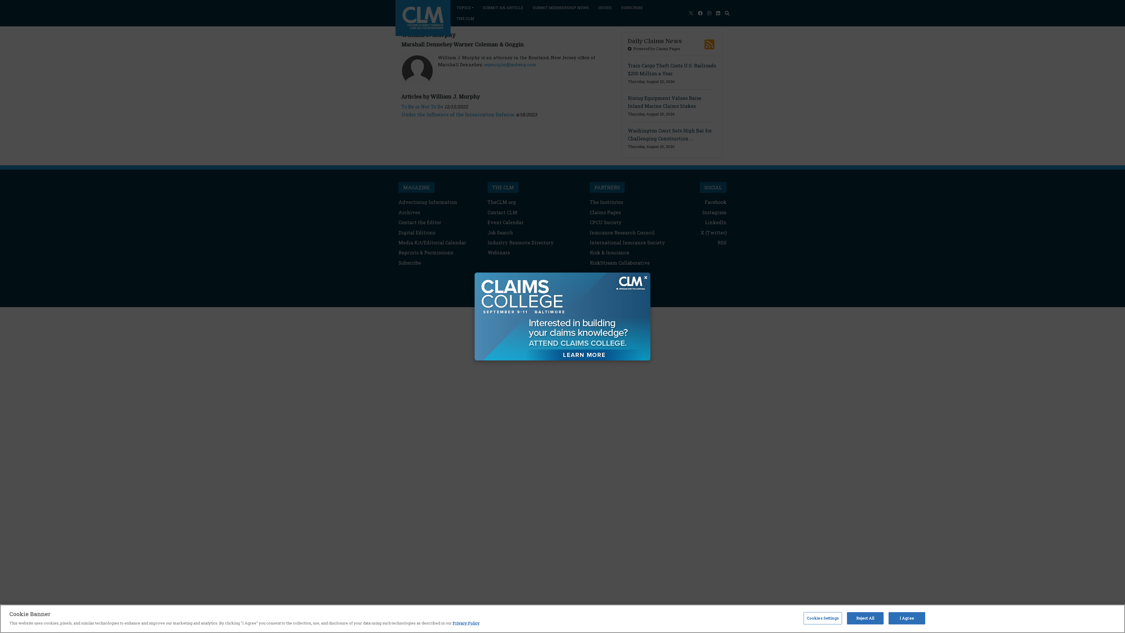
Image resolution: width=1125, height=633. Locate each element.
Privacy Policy (466, 623)
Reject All (865, 618)
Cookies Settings (823, 618)
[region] (562, 619)
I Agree (907, 618)
